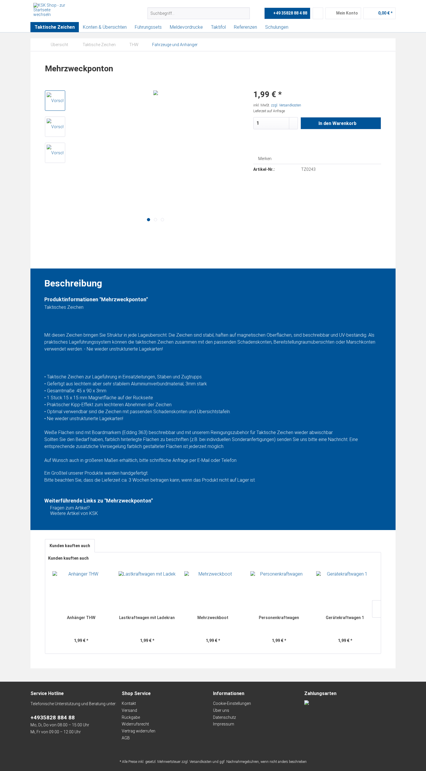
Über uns (221, 710)
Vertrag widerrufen (138, 731)
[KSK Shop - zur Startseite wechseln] (49, 10)
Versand (129, 710)
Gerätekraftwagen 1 (345, 617)
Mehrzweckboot (212, 617)
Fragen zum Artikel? (69, 508)
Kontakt (129, 703)
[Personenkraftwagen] (279, 591)
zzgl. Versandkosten (286, 105)
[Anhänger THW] (81, 591)
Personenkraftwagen (279, 617)
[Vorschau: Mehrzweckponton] (55, 100)
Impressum (223, 724)
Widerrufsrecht (135, 724)
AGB (126, 738)
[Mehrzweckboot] (213, 591)
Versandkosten (201, 762)
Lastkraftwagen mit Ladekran (147, 617)
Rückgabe (131, 717)
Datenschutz (224, 717)
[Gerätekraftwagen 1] (345, 591)
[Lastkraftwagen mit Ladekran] (147, 591)
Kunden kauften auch (70, 545)
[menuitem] (199, 13)
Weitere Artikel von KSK (73, 513)
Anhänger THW (81, 617)
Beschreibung (73, 258)
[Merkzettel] (318, 13)
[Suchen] (244, 13)
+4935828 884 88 (52, 717)
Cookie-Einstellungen (232, 703)
